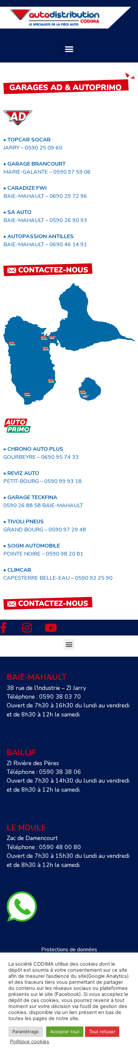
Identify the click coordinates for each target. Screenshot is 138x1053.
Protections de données (69, 949)
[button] (69, 49)
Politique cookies (29, 1042)
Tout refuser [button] (102, 1031)
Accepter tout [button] (64, 1031)
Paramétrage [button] (25, 1031)
